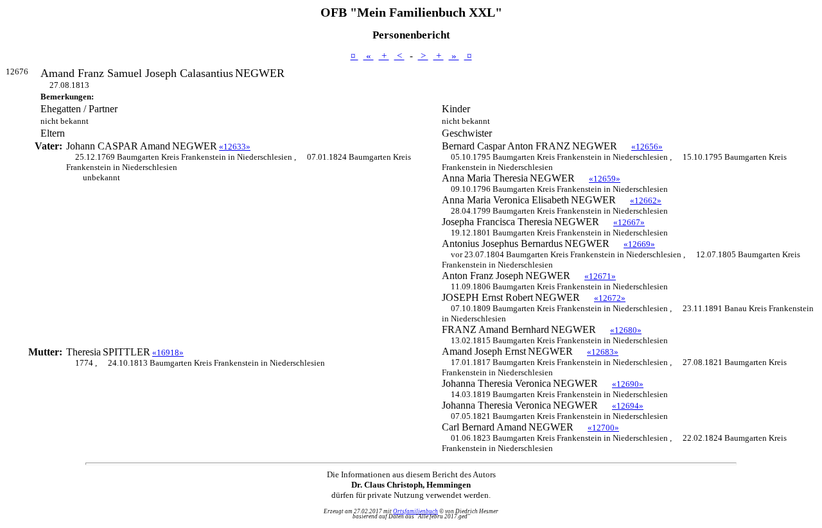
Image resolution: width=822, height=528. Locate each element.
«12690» (627, 384)
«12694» (627, 406)
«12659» (604, 178)
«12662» (645, 200)
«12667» (629, 222)
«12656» (647, 146)
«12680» (626, 330)
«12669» (639, 244)
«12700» (603, 427)
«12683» (602, 352)
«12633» (234, 146)
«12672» (609, 298)
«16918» (168, 352)
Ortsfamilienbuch (415, 511)
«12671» (600, 276)
